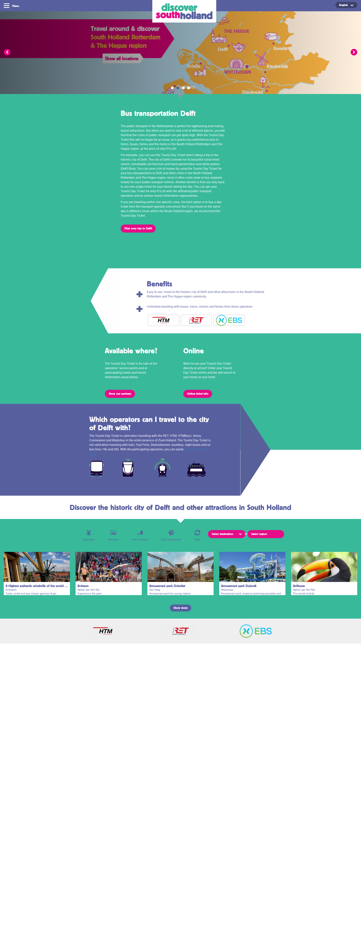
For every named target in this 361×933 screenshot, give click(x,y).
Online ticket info (197, 393)
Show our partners (120, 393)
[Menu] (7, 5)
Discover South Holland (184, 11)
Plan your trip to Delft (138, 228)
